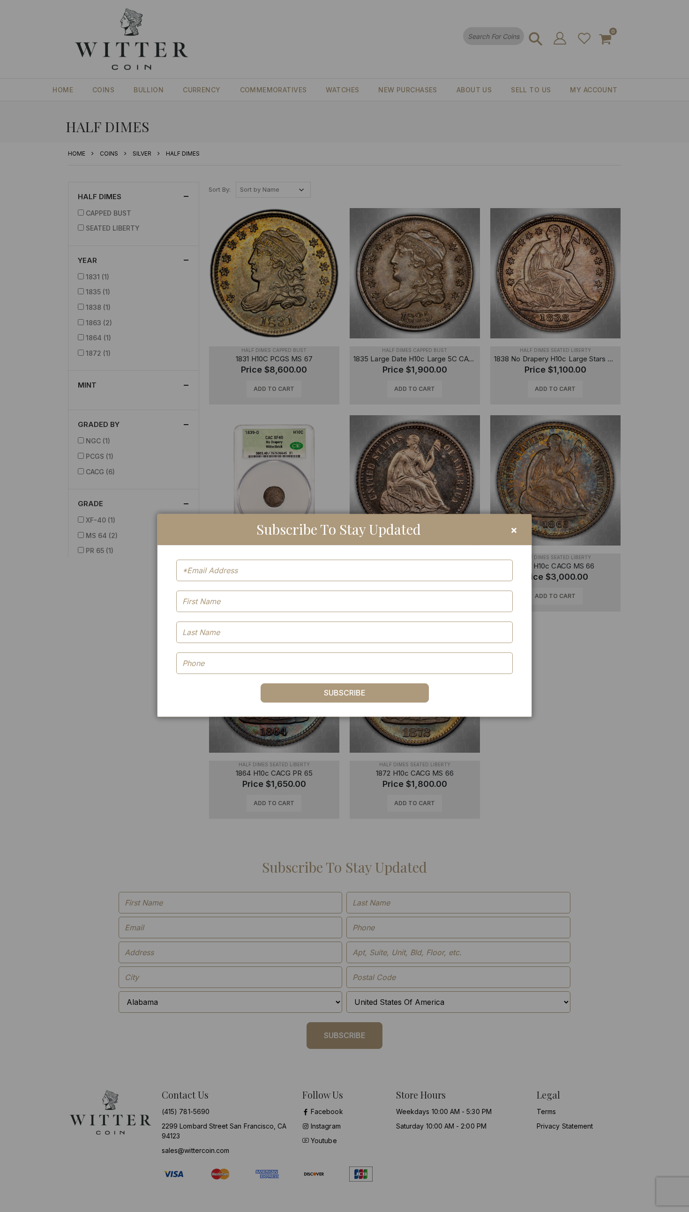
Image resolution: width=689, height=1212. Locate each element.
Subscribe (345, 692)
